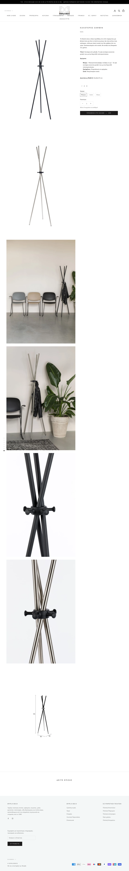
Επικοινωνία (70, 820)
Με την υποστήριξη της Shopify (17, 866)
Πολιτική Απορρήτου (109, 820)
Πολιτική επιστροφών (109, 814)
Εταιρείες (69, 814)
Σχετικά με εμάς (71, 807)
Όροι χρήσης (107, 817)
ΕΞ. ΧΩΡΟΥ (92, 15)
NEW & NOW (11, 15)
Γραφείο (81, 15)
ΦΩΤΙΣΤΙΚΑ (104, 15)
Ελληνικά (8, 10)
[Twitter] (84, 86)
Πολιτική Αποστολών (109, 807)
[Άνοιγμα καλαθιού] (123, 11)
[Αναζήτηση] (119, 11)
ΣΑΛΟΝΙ (22, 15)
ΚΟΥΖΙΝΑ (45, 15)
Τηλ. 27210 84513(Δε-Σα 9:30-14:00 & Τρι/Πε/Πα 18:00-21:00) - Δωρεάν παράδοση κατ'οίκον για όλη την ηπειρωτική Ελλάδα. (64, 2)
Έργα (68, 811)
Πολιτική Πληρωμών (109, 811)
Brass (98, 95)
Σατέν (91, 95)
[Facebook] (81, 86)
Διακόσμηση (117, 15)
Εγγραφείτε (14, 843)
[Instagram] (12, 818)
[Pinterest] (86, 86)
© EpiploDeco (13, 863)
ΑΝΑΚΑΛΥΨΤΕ (65, 19)
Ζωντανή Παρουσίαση (73, 817)
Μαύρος (83, 95)
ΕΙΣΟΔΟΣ (71, 15)
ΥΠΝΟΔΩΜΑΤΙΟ (58, 15)
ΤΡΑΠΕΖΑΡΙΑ (33, 15)
